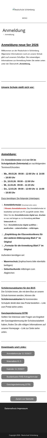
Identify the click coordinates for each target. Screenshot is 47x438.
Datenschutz (11, 408)
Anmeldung (9, 34)
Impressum (22, 408)
